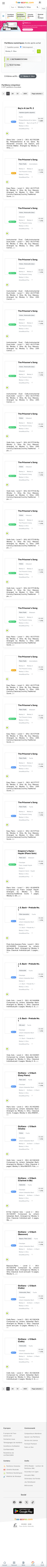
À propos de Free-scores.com (10, 1434)
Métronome (28, 1485)
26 (12, 93)
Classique (22, 862)
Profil (42, 1565)
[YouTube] (20, 1502)
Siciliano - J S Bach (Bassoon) (27, 1233)
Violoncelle (22, 970)
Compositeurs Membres (33, 1433)
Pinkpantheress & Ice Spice (27, 120)
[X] (26, 1502)
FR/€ (43, 8)
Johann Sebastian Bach (26, 922)
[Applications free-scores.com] (3, 16)
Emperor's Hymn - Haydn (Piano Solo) (27, 852)
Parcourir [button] (14, 1565)
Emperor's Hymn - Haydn (27, 871)
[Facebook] (14, 1502)
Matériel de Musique (13, 1476)
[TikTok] (32, 1502)
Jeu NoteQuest (29, 1482)
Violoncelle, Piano (24, 1292)
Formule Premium (30, 1444)
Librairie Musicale (12, 1469)
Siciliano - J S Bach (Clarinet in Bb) (27, 1179)
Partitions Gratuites (13, 1466)
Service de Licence (31, 1440)
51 (17, 93)
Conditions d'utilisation (11, 1446)
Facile (21, 117)
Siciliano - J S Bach (33, 1090)
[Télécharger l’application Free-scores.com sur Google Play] (23, 1511)
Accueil (4, 1565)
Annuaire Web (29, 1475)
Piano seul (22, 857)
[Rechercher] (37, 7)
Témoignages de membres (12, 1442)
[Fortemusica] (15, 1525)
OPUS (33, 1565)
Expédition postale (13, 47)
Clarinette (22, 1185)
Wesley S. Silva (29, 76)
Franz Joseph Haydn (25, 865)
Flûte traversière (24, 914)
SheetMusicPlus (24, 128)
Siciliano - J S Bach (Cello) (27, 1286)
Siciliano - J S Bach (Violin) (27, 1127)
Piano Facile (22, 164)
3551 (25, 93)
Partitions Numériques (14, 1473)
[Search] (39, 51)
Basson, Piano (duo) (25, 1238)
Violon (21, 418)
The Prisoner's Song (27, 159)
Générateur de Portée (32, 1478)
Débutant (22, 217)
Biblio (23, 1565)
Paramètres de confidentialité (8, 1454)
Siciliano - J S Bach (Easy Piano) (27, 1074)
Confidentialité (8, 1449)
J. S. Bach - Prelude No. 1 (29, 908)
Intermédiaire (33, 164)
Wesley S (22, 123)
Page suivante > (37, 93)
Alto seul (22, 1025)
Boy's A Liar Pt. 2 (26, 108)
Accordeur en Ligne (31, 1472)
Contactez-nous (9, 1439)
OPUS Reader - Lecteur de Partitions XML (33, 1467)
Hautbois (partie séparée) (27, 112)
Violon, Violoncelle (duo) (26, 212)
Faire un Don (29, 1447)
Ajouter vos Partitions (32, 1437)
